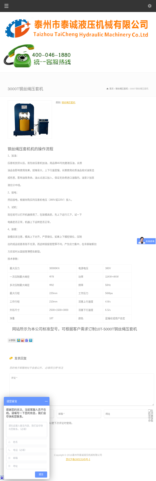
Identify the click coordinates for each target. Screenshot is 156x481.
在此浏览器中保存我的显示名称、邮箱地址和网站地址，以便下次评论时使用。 (81, 416)
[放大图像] (30, 103)
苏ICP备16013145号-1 (78, 459)
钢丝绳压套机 (68, 102)
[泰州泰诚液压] (78, 38)
